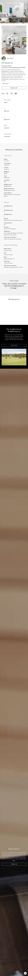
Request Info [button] (14, 88)
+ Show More (5, 83)
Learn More (14, 345)
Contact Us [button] (14, 864)
